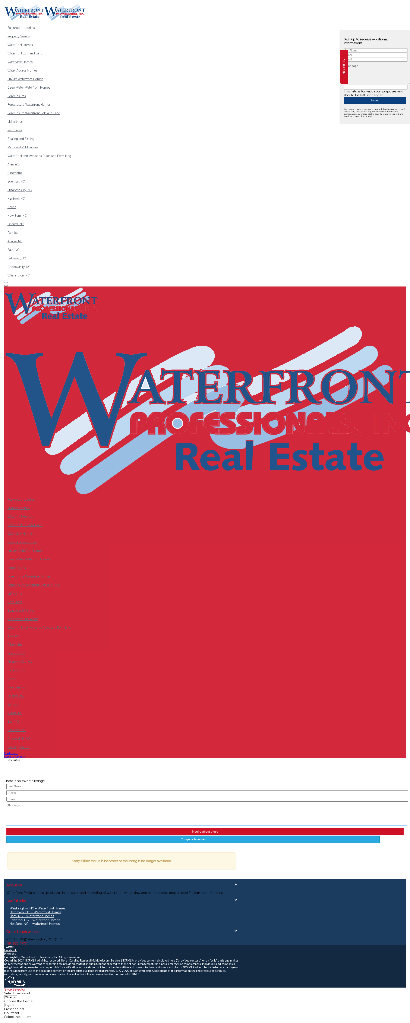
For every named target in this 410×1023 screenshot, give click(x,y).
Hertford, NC (16, 198)
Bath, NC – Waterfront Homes (32, 916)
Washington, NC (18, 275)
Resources (14, 130)
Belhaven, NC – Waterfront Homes (35, 912)
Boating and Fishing (21, 138)
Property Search (18, 36)
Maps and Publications (22, 147)
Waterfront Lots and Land (24, 53)
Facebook (10, 950)
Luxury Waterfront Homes (25, 79)
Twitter (8, 946)
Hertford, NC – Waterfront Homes (35, 924)
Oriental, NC (15, 224)
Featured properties (21, 27)
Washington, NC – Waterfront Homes (37, 908)
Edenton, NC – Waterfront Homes (35, 920)
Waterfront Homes (20, 45)
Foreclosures (16, 96)
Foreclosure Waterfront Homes (29, 104)
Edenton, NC (16, 181)
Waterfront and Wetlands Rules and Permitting (39, 156)
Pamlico (13, 232)
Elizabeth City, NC (19, 190)
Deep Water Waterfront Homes (28, 87)
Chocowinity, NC (18, 267)
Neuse (11, 207)
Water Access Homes (22, 70)
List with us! (15, 121)
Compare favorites (193, 839)
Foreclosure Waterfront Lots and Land (33, 113)
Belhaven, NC (16, 258)
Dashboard (11, 753)
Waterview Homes (20, 62)
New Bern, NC (17, 215)
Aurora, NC (14, 241)
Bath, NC (13, 249)
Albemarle (14, 173)
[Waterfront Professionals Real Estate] (15, 986)
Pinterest (10, 953)
